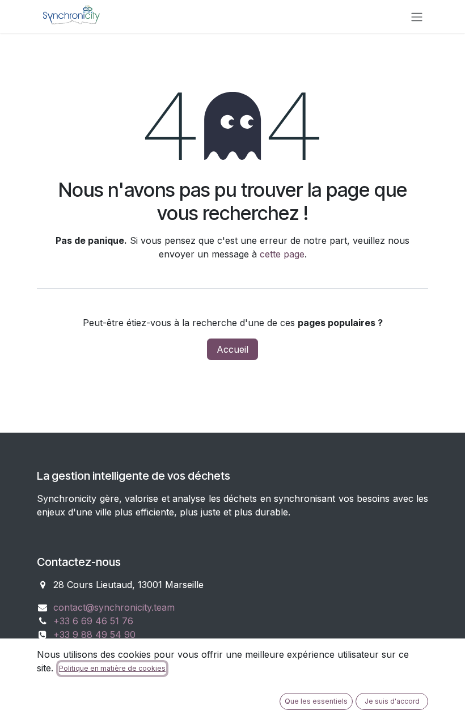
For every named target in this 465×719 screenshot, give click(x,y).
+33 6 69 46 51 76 (93, 621)
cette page (282, 254)
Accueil (232, 349)
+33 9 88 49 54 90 (94, 634)
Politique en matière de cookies (112, 668)
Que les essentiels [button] (316, 701)
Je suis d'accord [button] (392, 701)
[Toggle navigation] (416, 16)
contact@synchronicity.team (114, 607)
